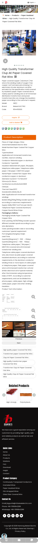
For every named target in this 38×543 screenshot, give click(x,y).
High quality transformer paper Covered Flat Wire (15, 362)
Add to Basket (14, 122)
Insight (5, 470)
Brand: (4, 106)
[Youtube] (17, 515)
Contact (6, 473)
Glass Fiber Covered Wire (12, 494)
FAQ (4, 464)
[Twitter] (13, 515)
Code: (4, 109)
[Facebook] (4, 515)
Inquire (14, 117)
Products (6, 458)
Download (7, 467)
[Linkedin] (8, 515)
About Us (6, 455)
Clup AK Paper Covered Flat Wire (15, 357)
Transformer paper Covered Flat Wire (17, 354)
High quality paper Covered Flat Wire (17, 350)
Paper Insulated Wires (11, 488)
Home (5, 452)
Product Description (13, 137)
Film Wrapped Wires (10, 491)
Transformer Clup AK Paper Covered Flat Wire (17, 369)
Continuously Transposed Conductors (17, 482)
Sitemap (30, 528)
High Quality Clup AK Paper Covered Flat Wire (18, 375)
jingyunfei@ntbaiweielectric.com (19, 503)
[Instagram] (21, 515)
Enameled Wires (9, 485)
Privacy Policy (20, 531)
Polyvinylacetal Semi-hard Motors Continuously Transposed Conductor (26, 402)
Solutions (6, 461)
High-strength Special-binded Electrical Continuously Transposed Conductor (12, 402)
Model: (4, 103)
